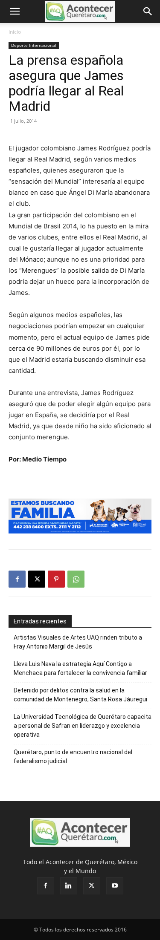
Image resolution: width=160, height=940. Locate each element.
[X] (36, 579)
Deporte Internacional (33, 45)
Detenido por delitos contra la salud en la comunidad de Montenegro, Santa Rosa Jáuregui (80, 695)
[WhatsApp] (75, 579)
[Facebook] (17, 579)
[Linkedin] (68, 885)
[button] (14, 11)
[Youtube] (114, 885)
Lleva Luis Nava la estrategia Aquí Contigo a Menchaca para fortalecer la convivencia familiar (80, 668)
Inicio (15, 31)
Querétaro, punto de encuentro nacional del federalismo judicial (73, 756)
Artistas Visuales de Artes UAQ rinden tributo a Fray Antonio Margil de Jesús (78, 642)
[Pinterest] (56, 579)
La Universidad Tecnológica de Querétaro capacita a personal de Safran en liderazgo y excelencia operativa (82, 725)
